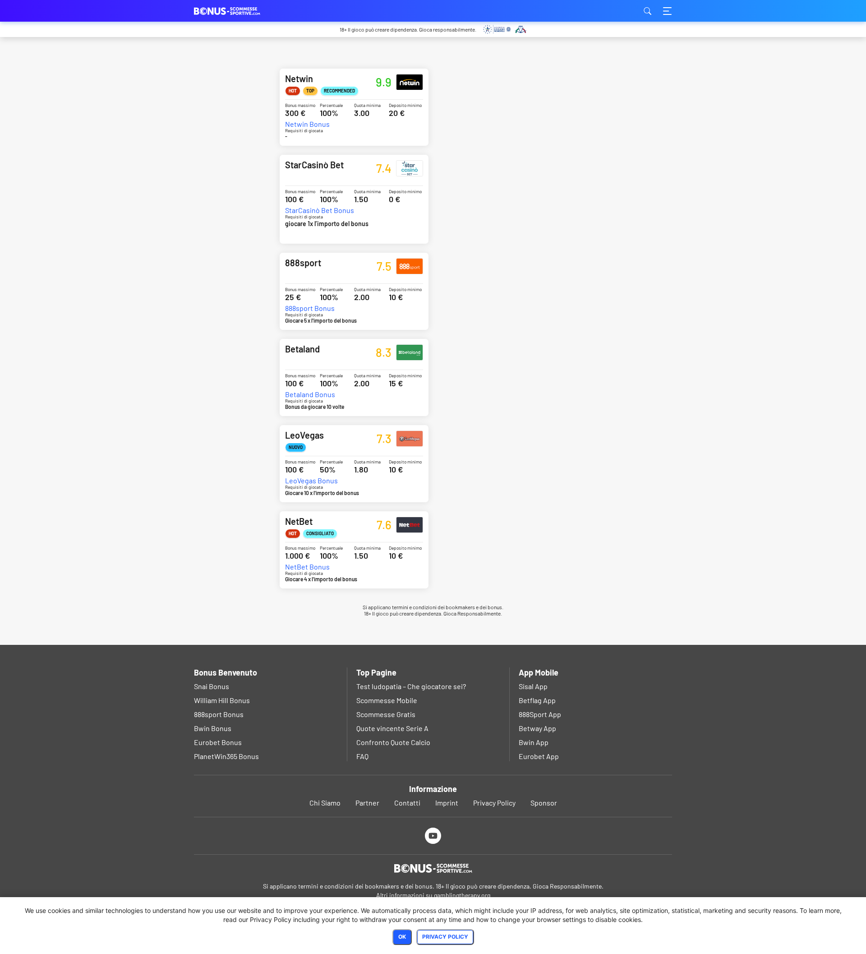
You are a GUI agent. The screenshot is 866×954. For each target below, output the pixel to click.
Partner (367, 802)
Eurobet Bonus (218, 742)
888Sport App (540, 714)
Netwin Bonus (307, 124)
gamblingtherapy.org (462, 895)
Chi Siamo (325, 802)
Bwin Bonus (212, 728)
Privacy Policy (494, 802)
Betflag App (537, 700)
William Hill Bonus (222, 700)
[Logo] (433, 868)
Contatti (407, 802)
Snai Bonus (211, 686)
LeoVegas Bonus (311, 480)
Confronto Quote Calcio (393, 742)
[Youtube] (433, 835)
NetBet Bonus (307, 566)
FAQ (362, 756)
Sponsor (543, 802)
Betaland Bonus (310, 394)
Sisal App (533, 686)
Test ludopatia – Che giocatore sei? (411, 686)
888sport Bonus (310, 308)
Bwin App (533, 742)
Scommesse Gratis (385, 714)
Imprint (446, 802)
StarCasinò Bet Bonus (319, 210)
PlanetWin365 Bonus (226, 756)
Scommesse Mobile (386, 700)
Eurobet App (539, 756)
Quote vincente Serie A (392, 728)
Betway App (537, 728)
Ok (402, 936)
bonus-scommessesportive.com (239, 11)
